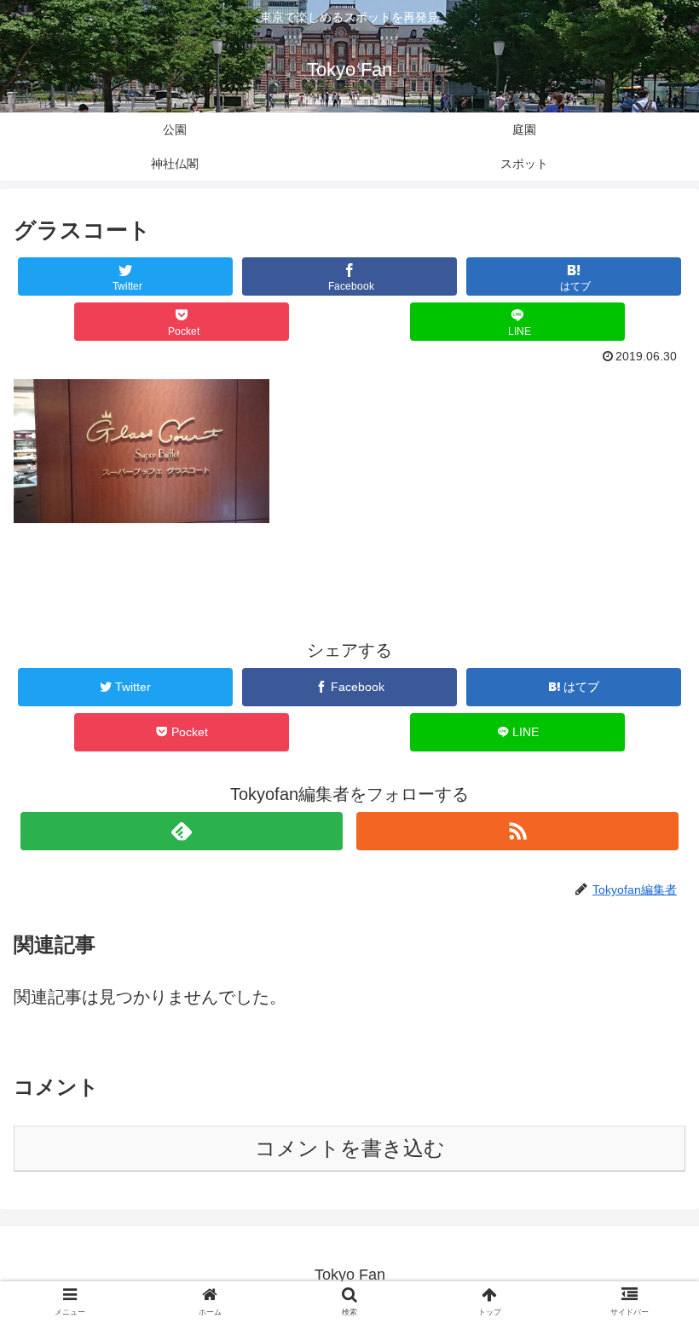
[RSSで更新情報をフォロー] (517, 831)
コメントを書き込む (350, 1148)
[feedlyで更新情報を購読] (181, 831)
